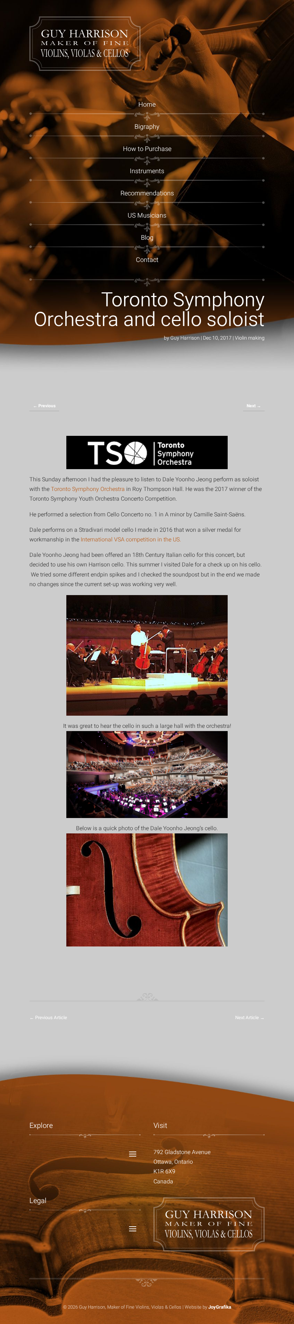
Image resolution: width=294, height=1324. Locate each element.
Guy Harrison (185, 338)
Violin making (250, 338)
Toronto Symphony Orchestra (88, 489)
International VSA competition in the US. (131, 539)
